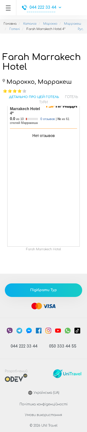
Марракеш (72, 23)
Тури (43, 102)
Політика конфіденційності (44, 404)
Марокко (50, 23)
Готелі (14, 29)
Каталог (29, 23)
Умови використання (43, 415)
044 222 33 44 (42, 7)
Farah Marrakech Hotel (43, 249)
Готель (71, 97)
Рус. (80, 29)
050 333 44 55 (62, 346)
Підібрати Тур (43, 290)
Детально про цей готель (34, 97)
